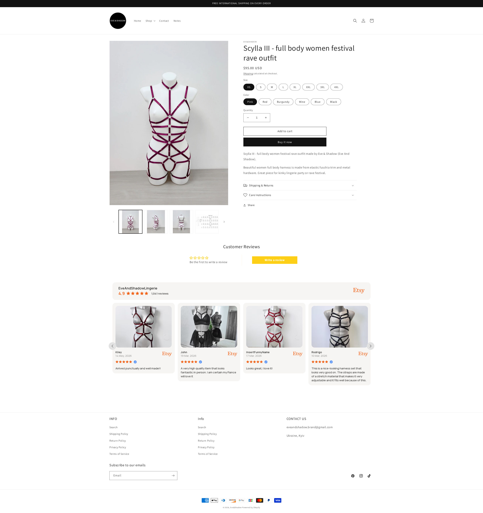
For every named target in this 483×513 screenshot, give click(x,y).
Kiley (118, 352)
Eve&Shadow (236, 507)
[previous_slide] (112, 346)
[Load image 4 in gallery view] (207, 222)
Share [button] (251, 205)
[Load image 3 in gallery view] (181, 222)
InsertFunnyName (258, 352)
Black (333, 101)
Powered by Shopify (251, 507)
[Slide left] (113, 222)
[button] (150, 21)
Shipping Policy (118, 434)
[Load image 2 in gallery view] (156, 222)
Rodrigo (316, 352)
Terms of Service (119, 454)
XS (248, 87)
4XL (336, 87)
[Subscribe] (173, 475)
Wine (302, 101)
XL (295, 87)
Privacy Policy (117, 447)
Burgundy (283, 101)
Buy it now (285, 142)
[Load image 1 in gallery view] (130, 222)
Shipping (248, 73)
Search (113, 427)
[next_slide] (370, 346)
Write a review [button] (275, 260)
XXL (308, 87)
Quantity (248, 110)
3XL (322, 87)
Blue (318, 101)
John (184, 352)
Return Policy (117, 440)
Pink (250, 101)
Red (265, 101)
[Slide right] (224, 222)
